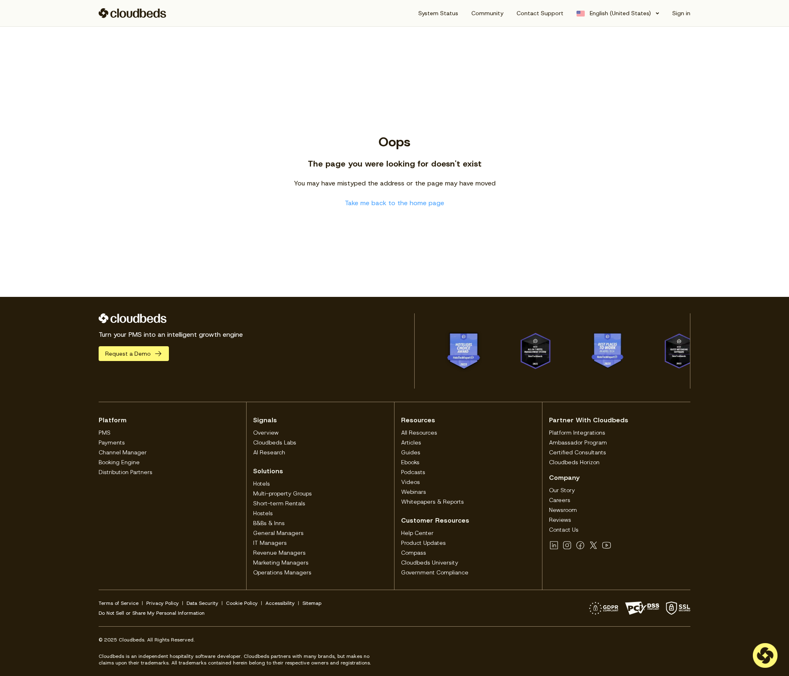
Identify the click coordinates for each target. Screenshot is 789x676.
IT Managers (270, 542)
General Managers (278, 533)
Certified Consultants (577, 452)
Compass (413, 552)
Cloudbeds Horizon (574, 462)
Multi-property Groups (282, 493)
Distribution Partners (125, 472)
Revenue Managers (279, 552)
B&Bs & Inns (269, 523)
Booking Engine (119, 462)
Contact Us (564, 529)
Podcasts (413, 472)
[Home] (132, 13)
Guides (410, 452)
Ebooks (410, 462)
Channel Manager (123, 452)
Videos (410, 482)
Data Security (202, 603)
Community (487, 13)
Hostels (263, 513)
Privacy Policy (162, 603)
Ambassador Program (578, 442)
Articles (411, 442)
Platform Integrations (577, 432)
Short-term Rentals (279, 503)
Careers (559, 500)
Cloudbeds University (429, 562)
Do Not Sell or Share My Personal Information (152, 613)
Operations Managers (282, 572)
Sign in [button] (681, 13)
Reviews (560, 519)
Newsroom (563, 510)
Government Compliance (434, 572)
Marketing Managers (281, 562)
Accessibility (280, 603)
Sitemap (311, 603)
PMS (105, 432)
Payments (112, 442)
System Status (438, 13)
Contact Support (540, 13)
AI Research (269, 452)
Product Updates (423, 542)
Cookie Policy (242, 603)
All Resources (419, 432)
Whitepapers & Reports (432, 501)
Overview (266, 432)
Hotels (261, 483)
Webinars (413, 491)
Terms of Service (118, 603)
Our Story (562, 490)
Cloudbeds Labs (274, 442)
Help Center (417, 533)
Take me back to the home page (394, 203)
